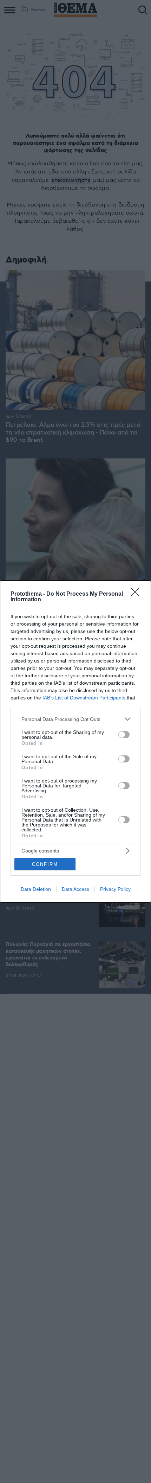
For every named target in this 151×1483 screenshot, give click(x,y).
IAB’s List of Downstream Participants (83, 698)
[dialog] (75, 741)
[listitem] (75, 719)
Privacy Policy (115, 889)
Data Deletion (36, 889)
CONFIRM (45, 864)
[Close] (137, 594)
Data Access (75, 889)
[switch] (124, 734)
